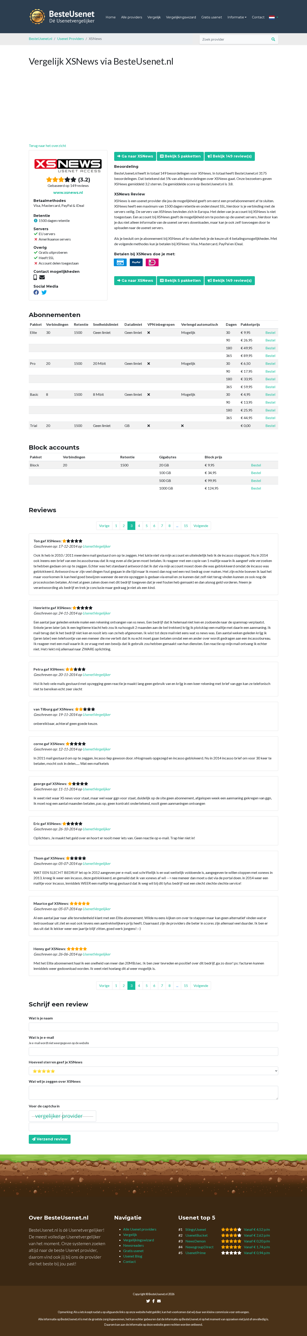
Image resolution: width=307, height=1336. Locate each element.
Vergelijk (154, 17)
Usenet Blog (132, 1256)
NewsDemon (195, 1241)
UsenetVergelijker (96, 546)
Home (111, 17)
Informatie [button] (235, 17)
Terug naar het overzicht (47, 145)
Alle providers (131, 17)
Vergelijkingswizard (181, 17)
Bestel (270, 332)
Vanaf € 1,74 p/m (257, 1247)
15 (186, 525)
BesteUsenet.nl (40, 38)
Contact (258, 17)
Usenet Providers (70, 38)
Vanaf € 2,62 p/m (257, 1235)
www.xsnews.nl (68, 192)
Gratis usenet (211, 17)
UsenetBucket (196, 1235)
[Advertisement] (153, 109)
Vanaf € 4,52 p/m (257, 1229)
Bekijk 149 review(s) (232, 156)
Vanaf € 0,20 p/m (257, 1241)
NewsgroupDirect (199, 1247)
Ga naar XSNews (136, 156)
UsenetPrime (195, 1253)
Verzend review (51, 1139)
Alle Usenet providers (139, 1229)
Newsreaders (133, 1245)
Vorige (104, 525)
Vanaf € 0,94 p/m (257, 1253)
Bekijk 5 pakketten (182, 156)
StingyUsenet (195, 1229)
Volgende (201, 525)
